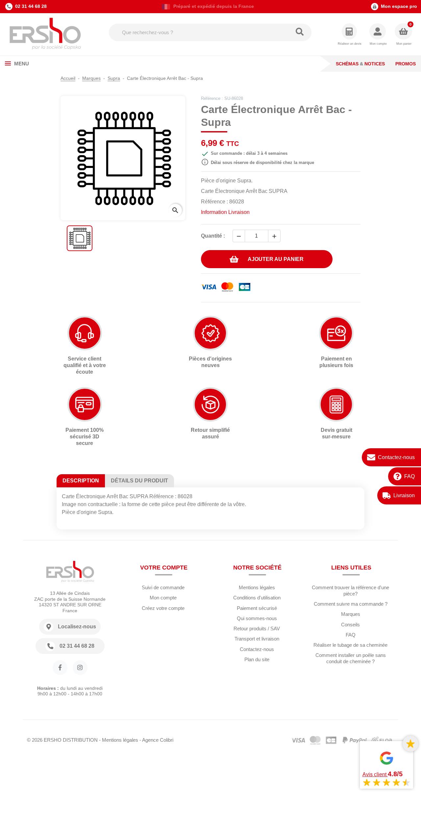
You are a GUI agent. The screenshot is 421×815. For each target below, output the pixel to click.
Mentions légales (257, 587)
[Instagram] (80, 667)
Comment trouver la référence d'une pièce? (350, 590)
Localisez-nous (77, 626)
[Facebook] (60, 667)
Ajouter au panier (276, 259)
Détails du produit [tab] (139, 480)
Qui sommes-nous (257, 618)
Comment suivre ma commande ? (350, 604)
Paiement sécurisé (257, 608)
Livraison (404, 495)
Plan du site (256, 659)
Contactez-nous (396, 457)
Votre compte (163, 567)
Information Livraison (225, 212)
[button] (378, 34)
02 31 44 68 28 (31, 6)
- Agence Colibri (156, 740)
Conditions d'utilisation (257, 597)
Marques (350, 614)
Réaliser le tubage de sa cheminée (350, 645)
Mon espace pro (399, 6)
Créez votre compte (163, 608)
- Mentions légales (118, 740)
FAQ (409, 476)
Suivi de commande (163, 587)
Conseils (350, 624)
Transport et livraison (257, 638)
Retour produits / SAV (257, 628)
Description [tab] (80, 480)
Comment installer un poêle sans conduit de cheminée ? (350, 658)
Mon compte (163, 597)
